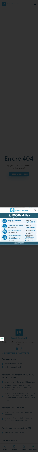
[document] (19, 226)
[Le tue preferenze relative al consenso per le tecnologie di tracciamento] (2, 339)
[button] (35, 210)
